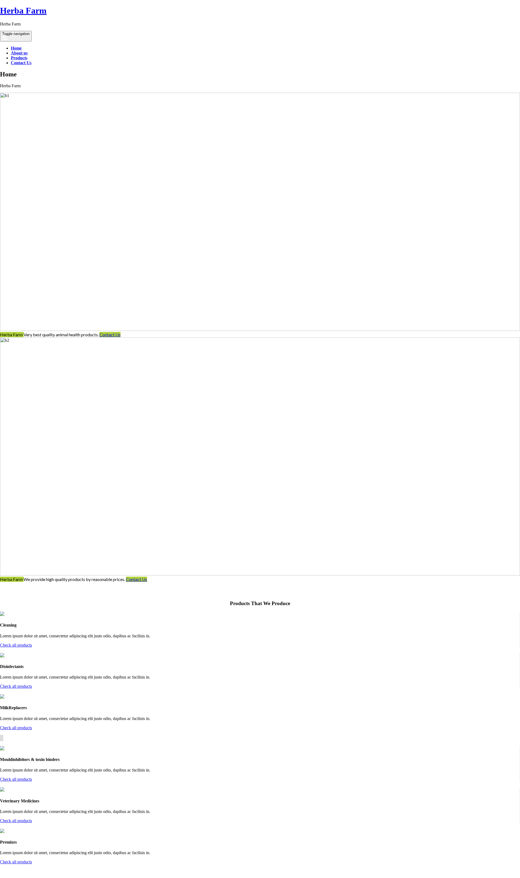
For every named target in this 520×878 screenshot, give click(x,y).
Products (19, 58)
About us (19, 53)
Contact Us (21, 62)
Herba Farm (23, 10)
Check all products (16, 645)
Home (16, 48)
